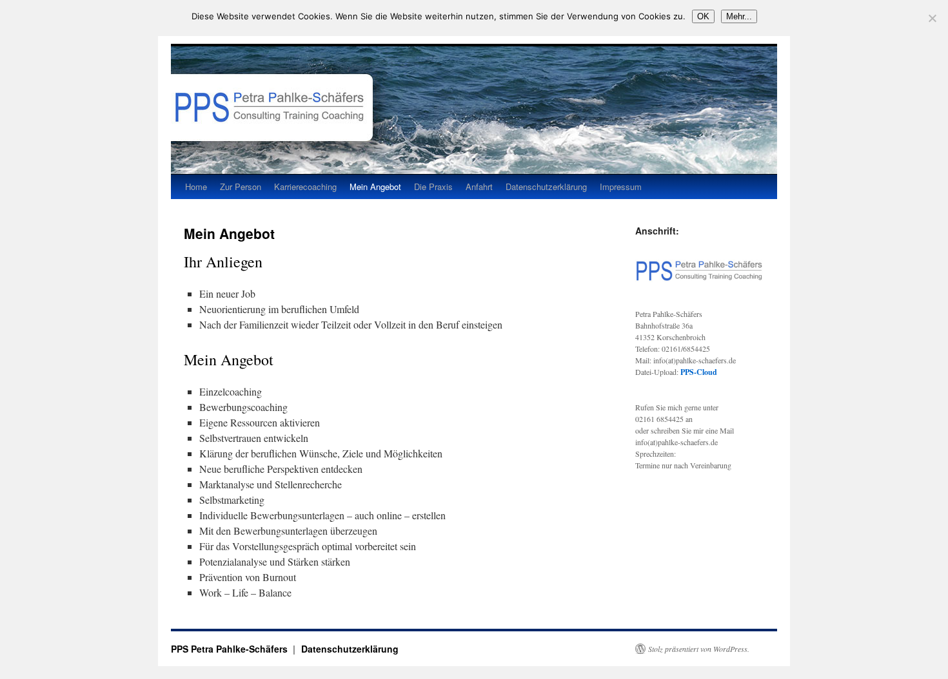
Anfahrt (479, 186)
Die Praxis (433, 186)
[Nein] (931, 18)
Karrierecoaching (305, 186)
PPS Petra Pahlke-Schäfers (230, 648)
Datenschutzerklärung (546, 186)
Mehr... (739, 16)
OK (703, 16)
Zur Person (240, 186)
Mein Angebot (375, 186)
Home (196, 186)
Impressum (621, 186)
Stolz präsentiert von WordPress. (698, 649)
